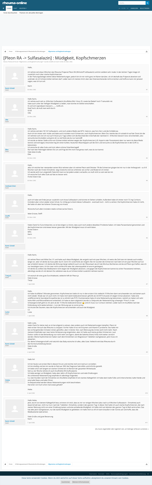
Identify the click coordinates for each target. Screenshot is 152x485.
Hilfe (107, 474)
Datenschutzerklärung (137, 474)
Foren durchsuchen (10, 13)
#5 (147, 217)
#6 (147, 238)
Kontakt (101, 474)
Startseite (93, 474)
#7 (147, 284)
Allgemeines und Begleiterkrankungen (31, 62)
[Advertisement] (76, 30)
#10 (146, 393)
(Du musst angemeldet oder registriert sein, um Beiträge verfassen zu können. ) (122, 429)
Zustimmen (65, 482)
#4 (147, 180)
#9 (147, 352)
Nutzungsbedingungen (119, 474)
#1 (147, 89)
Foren (9, 8)
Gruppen (22, 8)
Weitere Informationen (80, 482)
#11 (146, 422)
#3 (147, 158)
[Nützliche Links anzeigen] (146, 51)
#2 (147, 116)
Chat (15, 8)
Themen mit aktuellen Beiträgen (31, 13)
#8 (147, 316)
